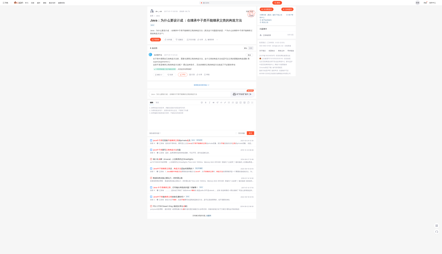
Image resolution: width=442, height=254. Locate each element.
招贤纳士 (272, 51)
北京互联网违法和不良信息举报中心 (272, 61)
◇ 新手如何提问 (266, 20)
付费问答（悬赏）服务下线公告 (271, 15)
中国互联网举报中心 (266, 64)
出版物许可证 (284, 70)
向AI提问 (288, 9)
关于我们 (262, 51)
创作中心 (432, 3)
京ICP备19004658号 (267, 55)
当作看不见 (158, 55)
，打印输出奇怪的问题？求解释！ (175, 187)
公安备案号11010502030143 (272, 58)
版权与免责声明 (265, 70)
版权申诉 (275, 70)
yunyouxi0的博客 (156, 209)
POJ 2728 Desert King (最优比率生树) (170, 206)
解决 (159, 75)
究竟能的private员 (171, 140)
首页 (151, 16)
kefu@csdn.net (277, 46)
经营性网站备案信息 (283, 55)
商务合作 (281, 51)
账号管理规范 (277, 67)
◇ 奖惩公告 (264, 22)
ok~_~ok (159, 11)
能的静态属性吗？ (169, 197)
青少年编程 (198, 168)
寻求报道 (290, 51)
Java (158, 16)
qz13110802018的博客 (158, 162)
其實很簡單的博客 (156, 181)
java (152, 25)
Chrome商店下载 (265, 67)
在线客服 (288, 46)
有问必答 (199, 140)
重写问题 (167, 150)
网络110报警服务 (281, 64)
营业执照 (287, 58)
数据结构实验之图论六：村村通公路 (168, 178)
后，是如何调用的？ (173, 168)
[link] (151, 16)
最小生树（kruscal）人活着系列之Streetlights (173, 159)
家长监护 (289, 61)
